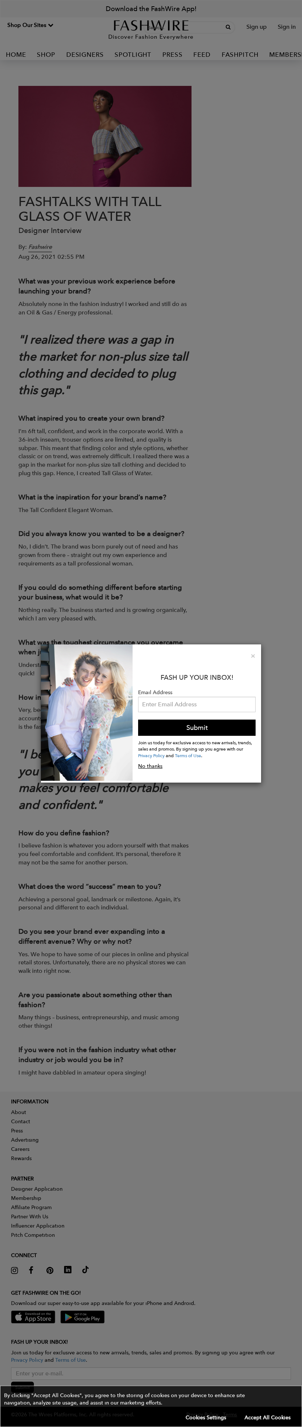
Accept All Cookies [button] (268, 1417)
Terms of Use (188, 755)
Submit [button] (197, 727)
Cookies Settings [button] (206, 1417)
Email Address (155, 692)
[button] (151, 1406)
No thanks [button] (150, 766)
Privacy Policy (151, 755)
